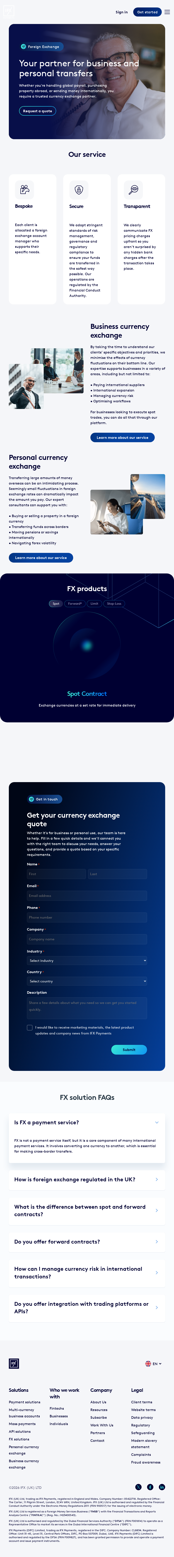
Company (36, 929)
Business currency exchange (24, 1463)
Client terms (141, 1401)
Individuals (59, 1423)
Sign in (122, 12)
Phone (33, 907)
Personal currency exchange (24, 1449)
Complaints (141, 1454)
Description (37, 992)
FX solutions (19, 1439)
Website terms (143, 1409)
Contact (97, 1440)
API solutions (20, 1431)
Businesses (59, 1416)
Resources (98, 1409)
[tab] (56, 603)
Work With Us (101, 1425)
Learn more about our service (122, 437)
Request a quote (37, 111)
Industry (35, 951)
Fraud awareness (145, 1462)
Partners (97, 1432)
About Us (98, 1401)
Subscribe (98, 1417)
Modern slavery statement (144, 1443)
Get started (147, 12)
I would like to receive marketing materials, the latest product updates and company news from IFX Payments (84, 1030)
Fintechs (57, 1408)
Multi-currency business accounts (24, 1412)
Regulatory (140, 1425)
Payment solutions (24, 1401)
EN (155, 1363)
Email (33, 886)
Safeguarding (143, 1432)
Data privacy (142, 1417)
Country (35, 972)
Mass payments (22, 1423)
